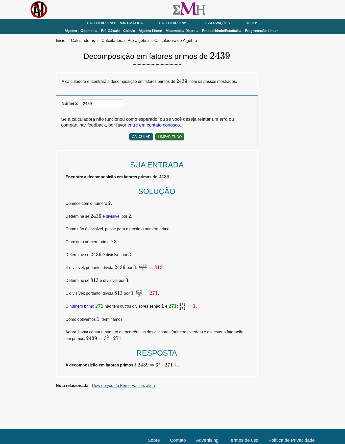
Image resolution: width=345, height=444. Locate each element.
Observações (217, 23)
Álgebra (71, 31)
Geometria (89, 31)
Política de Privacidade (291, 440)
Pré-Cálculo (110, 31)
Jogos (252, 23)
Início (60, 40)
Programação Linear (261, 31)
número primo (81, 306)
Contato (178, 440)
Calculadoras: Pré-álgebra (125, 40)
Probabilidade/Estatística (221, 31)
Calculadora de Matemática (115, 23)
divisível (113, 216)
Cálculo (129, 31)
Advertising (207, 440)
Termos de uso (243, 440)
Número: (70, 103)
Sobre (154, 440)
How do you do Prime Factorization (123, 385)
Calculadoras (173, 23)
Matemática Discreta (182, 31)
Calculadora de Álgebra (175, 40)
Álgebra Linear (150, 31)
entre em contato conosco (154, 125)
